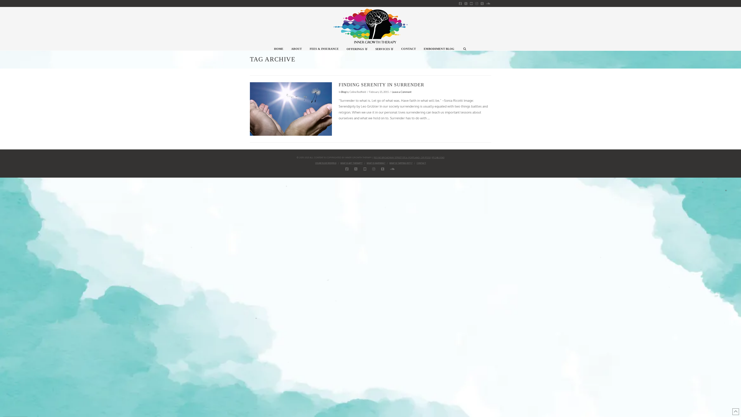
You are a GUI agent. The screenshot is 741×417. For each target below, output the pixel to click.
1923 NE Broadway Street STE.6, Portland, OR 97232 (402, 157)
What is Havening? (376, 163)
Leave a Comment (401, 91)
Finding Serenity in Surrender (381, 84)
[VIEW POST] (291, 109)
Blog (343, 91)
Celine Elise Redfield (326, 163)
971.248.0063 (438, 157)
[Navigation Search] (464, 48)
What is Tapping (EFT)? (401, 163)
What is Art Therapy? (351, 163)
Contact (421, 163)
